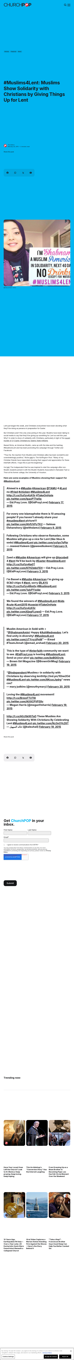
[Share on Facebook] (7, 173)
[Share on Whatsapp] (15, 173)
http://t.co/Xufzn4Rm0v (22, 586)
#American (39, 488)
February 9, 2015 (50, 527)
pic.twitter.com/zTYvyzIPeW (24, 639)
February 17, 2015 (38, 615)
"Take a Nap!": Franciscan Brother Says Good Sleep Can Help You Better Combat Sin (59, 1243)
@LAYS (43, 582)
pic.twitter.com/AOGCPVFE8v (25, 701)
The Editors (11, 145)
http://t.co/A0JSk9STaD (21, 716)
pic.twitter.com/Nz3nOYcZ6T (51, 723)
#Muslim (26, 488)
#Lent (63, 488)
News (19, 51)
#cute (10, 604)
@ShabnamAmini (19, 632)
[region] (37, 1354)
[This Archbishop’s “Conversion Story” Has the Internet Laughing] (37, 1133)
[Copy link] (30, 173)
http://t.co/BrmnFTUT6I (21, 698)
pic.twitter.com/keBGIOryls (47, 657)
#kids (61, 601)
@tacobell (62, 557)
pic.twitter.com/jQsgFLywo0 (24, 611)
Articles (6, 51)
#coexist (33, 604)
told (8, 467)
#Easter (41, 560)
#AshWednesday (50, 632)
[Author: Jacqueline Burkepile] (51, 1215)
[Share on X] (23, 173)
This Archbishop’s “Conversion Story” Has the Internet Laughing (36, 1169)
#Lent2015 (20, 604)
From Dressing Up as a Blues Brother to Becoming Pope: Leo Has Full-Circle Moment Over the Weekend (59, 1171)
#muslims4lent (16, 520)
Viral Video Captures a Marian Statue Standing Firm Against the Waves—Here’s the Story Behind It (36, 1243)
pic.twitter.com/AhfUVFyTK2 (24, 524)
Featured (13, 51)
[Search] (65, 4)
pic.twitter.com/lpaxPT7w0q (24, 498)
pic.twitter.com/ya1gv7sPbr (51, 542)
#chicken (24, 491)
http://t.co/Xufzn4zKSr (21, 495)
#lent (12, 560)
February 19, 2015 (50, 726)
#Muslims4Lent (11, 481)
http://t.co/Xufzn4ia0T (21, 564)
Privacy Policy (47, 1352)
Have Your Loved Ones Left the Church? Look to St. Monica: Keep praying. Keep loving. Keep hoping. (13, 1171)
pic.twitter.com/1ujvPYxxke (24, 589)
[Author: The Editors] (5, 145)
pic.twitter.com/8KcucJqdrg (43, 679)
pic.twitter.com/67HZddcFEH (25, 567)
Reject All (65, 1356)
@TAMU (52, 488)
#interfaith (36, 650)
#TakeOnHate (44, 495)
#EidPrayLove (24, 654)
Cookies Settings (8, 1356)
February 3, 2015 (37, 571)
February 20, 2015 (57, 642)
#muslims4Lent (56, 560)
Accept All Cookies (51, 1356)
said (31, 458)
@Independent (17, 672)
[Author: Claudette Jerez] (29, 1143)
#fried (14, 491)
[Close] (71, 1351)
